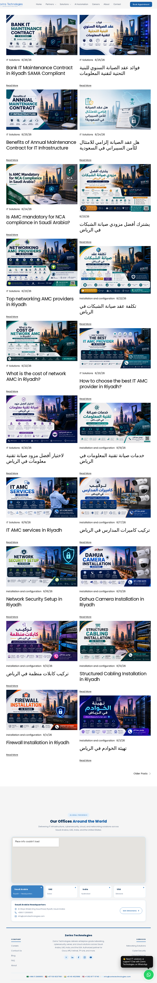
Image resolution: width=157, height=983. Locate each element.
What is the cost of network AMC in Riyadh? (36, 376)
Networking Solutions (136, 945)
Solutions (64, 4)
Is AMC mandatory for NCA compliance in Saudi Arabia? (38, 220)
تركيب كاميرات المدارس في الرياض (115, 530)
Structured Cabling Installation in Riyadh (113, 676)
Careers (96, 4)
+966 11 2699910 (25, 912)
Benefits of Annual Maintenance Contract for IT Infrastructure (41, 145)
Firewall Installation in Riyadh (37, 742)
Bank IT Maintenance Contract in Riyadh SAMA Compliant (39, 70)
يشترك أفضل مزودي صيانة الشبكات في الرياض (115, 227)
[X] (66, 957)
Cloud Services (139, 955)
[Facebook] (78, 957)
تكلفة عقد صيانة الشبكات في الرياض (108, 309)
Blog (13, 955)
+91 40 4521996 (73, 976)
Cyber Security (139, 950)
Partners (50, 4)
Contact (117, 4)
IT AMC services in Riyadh (34, 530)
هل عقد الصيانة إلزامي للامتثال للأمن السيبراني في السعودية (110, 145)
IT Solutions (13, 60)
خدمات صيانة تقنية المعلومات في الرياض (112, 458)
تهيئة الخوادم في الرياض (103, 748)
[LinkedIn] (72, 957)
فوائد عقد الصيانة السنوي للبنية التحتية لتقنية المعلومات (110, 70)
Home (39, 4)
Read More (12, 85)
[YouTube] (90, 957)
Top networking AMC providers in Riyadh (40, 301)
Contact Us (16, 950)
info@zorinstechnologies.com (31, 916)
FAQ (13, 960)
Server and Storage (137, 960)
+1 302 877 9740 (92, 976)
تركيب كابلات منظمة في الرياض (37, 673)
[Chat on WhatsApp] (149, 975)
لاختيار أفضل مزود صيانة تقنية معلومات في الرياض (35, 458)
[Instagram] (84, 957)
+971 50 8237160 (55, 976)
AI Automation (81, 4)
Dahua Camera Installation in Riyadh (112, 602)
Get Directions (130, 910)
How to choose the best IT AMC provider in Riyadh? (113, 384)
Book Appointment (141, 4)
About (106, 4)
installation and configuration (97, 298)
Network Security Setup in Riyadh (34, 602)
